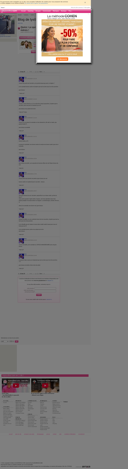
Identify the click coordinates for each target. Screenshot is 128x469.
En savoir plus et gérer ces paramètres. (36, 3)
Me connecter (79, 7)
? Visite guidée (86, 7)
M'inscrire (73, 7)
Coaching (30, 11)
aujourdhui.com (9, 11)
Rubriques (56, 11)
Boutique (63, 11)
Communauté (47, 11)
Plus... (70, 11)
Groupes (38, 11)
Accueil (23, 11)
